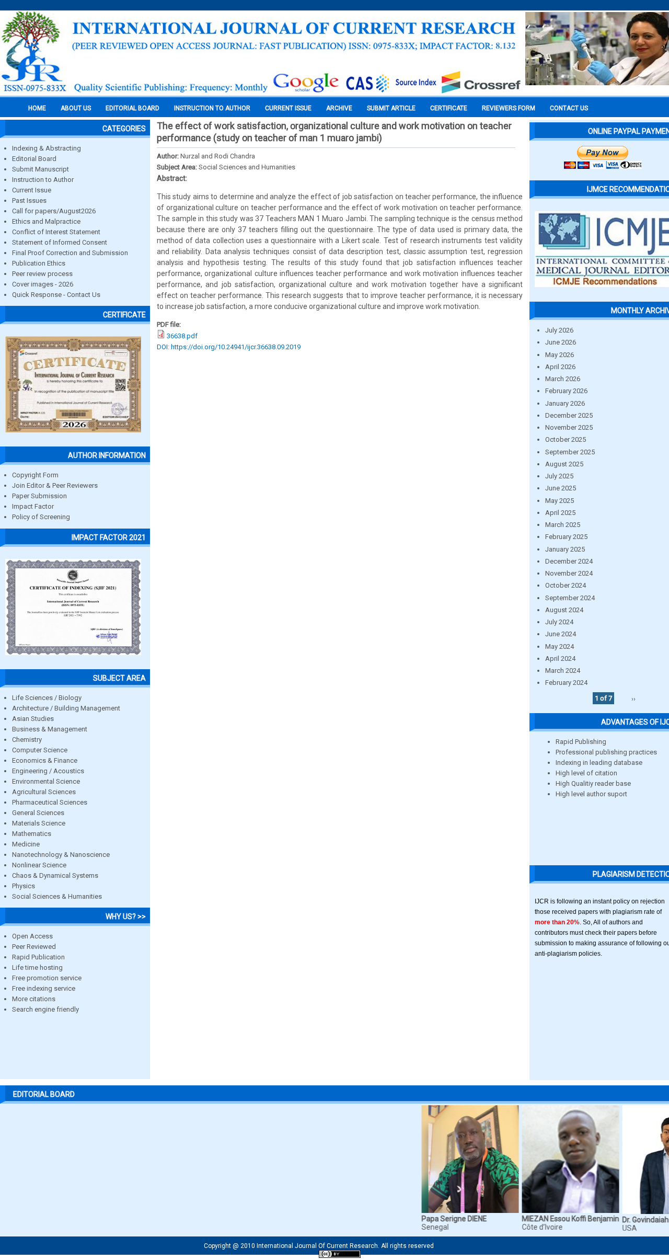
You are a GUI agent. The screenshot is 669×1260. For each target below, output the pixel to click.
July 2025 (559, 476)
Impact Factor (33, 506)
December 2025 (569, 415)
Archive (339, 108)
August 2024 (564, 610)
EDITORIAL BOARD (132, 108)
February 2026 (566, 391)
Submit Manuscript (40, 169)
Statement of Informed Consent (59, 242)
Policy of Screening (41, 517)
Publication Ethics (38, 263)
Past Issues (29, 200)
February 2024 (566, 682)
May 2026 (559, 355)
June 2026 (560, 342)
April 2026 (560, 367)
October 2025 (565, 439)
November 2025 (569, 427)
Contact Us (569, 108)
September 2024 (570, 598)
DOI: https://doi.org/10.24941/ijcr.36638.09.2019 (229, 347)
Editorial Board (34, 159)
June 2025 (560, 488)
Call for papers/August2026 (54, 211)
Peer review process (42, 274)
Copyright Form (35, 475)
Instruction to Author (43, 180)
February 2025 (566, 537)
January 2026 (565, 403)
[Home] (261, 92)
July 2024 (559, 622)
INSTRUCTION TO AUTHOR (212, 108)
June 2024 (560, 634)
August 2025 (564, 464)
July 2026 (559, 330)
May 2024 (559, 646)
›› (633, 698)
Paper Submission (39, 496)
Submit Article (391, 108)
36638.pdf (182, 336)
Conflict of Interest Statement (56, 232)
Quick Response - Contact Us (56, 295)
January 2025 (565, 549)
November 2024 (569, 573)
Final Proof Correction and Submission (70, 253)
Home (37, 108)
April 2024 (560, 658)
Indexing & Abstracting (46, 148)
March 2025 (562, 525)
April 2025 (560, 513)
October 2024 (565, 585)
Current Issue (288, 108)
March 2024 (562, 670)
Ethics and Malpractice (46, 221)
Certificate (448, 108)
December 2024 (569, 561)
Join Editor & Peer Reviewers (55, 485)
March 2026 (562, 379)
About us (76, 108)
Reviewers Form (508, 108)
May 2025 (559, 501)
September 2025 (570, 452)
